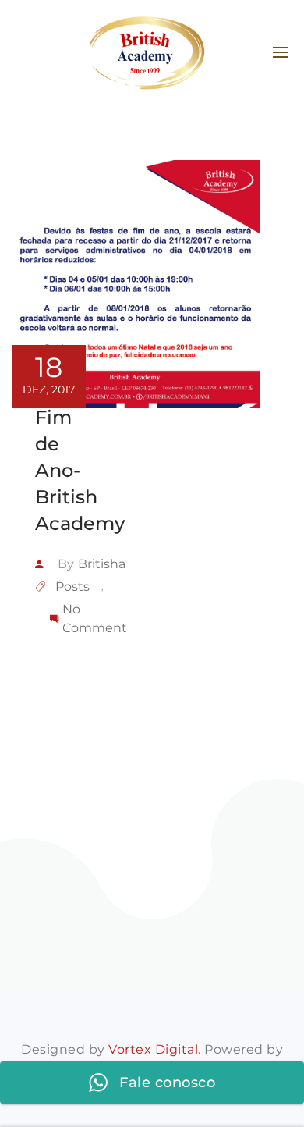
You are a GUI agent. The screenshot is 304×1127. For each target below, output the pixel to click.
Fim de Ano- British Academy (80, 470)
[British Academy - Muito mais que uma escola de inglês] (145, 53)
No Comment (94, 618)
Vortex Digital (153, 1049)
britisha (101, 563)
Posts (72, 586)
